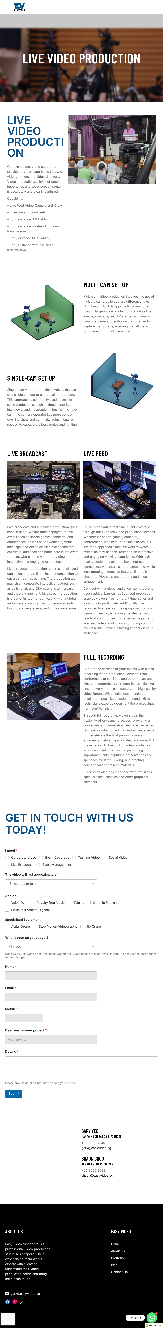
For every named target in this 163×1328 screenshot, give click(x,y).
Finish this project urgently (30, 910)
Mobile (11, 1009)
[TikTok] (21, 1302)
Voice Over (19, 903)
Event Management (56, 865)
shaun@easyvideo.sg (97, 1175)
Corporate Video (23, 857)
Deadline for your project (26, 1030)
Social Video (118, 857)
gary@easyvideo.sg (96, 1148)
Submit (13, 1093)
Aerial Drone (20, 926)
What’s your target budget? (26, 938)
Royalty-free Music (51, 903)
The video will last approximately (32, 874)
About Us (118, 1251)
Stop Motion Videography (58, 926)
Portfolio (117, 1258)
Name (11, 967)
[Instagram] (14, 1301)
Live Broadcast (22, 865)
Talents (79, 903)
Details (11, 1051)
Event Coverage (57, 857)
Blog (114, 1265)
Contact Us (119, 1272)
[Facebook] (7, 1301)
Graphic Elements (106, 903)
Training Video (89, 857)
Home (115, 1244)
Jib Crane (93, 926)
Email (10, 988)
